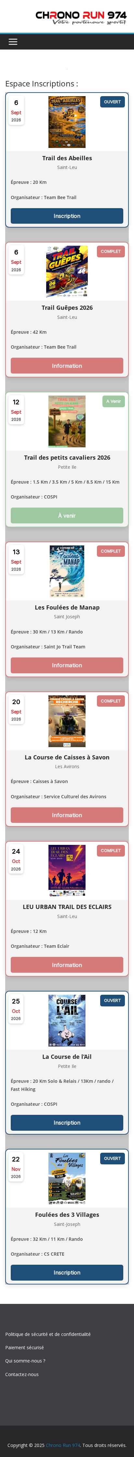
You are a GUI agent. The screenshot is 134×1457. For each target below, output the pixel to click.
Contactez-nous (22, 1374)
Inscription (67, 216)
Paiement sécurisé (24, 1347)
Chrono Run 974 (63, 1445)
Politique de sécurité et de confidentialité (48, 1334)
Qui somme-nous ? (25, 1361)
